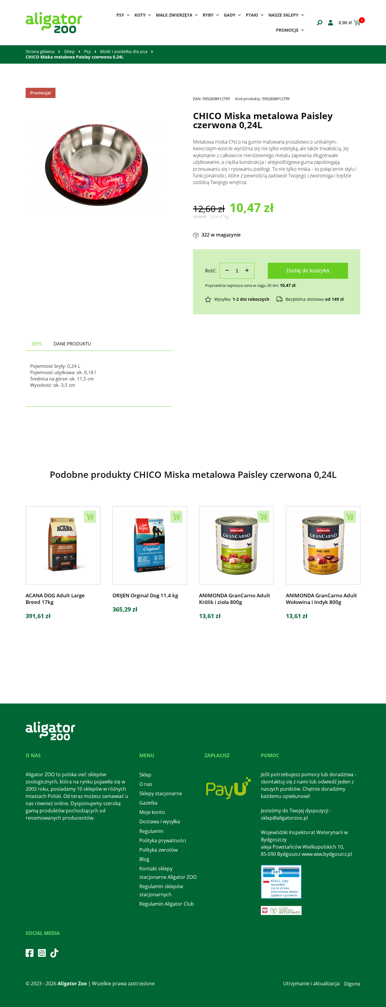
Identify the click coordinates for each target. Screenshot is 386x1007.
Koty (140, 15)
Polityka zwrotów (158, 850)
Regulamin (151, 831)
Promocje (287, 30)
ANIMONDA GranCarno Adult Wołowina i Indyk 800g (321, 598)
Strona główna (40, 51)
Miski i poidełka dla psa (123, 51)
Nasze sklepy (283, 15)
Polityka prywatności (162, 840)
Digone (352, 983)
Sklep (69, 51)
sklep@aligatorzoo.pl (284, 818)
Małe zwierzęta (174, 15)
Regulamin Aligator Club (166, 904)
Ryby (208, 15)
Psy (120, 15)
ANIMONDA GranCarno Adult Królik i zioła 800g (234, 598)
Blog (144, 859)
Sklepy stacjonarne (160, 793)
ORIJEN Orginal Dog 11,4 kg (145, 595)
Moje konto (152, 812)
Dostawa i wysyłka (159, 821)
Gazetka (148, 802)
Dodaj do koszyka (307, 271)
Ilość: (211, 270)
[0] (356, 22)
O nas (145, 784)
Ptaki (252, 15)
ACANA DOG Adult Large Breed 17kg (55, 598)
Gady (230, 15)
